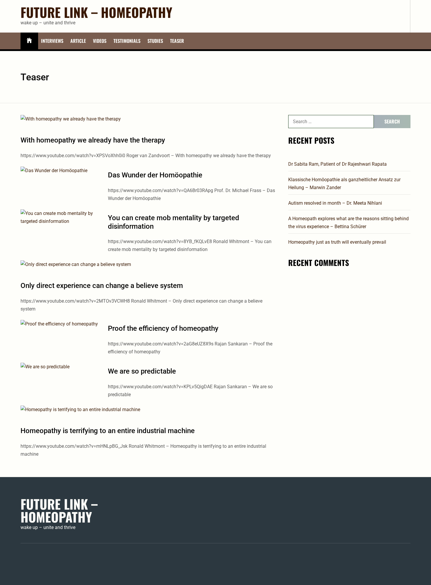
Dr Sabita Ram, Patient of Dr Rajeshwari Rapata (337, 164)
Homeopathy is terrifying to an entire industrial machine (108, 431)
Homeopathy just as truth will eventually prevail (337, 242)
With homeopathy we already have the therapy (93, 140)
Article (78, 40)
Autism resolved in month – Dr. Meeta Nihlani (335, 203)
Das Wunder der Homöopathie (155, 175)
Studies (155, 40)
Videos (99, 40)
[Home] (29, 41)
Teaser (177, 40)
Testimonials (126, 40)
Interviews (52, 40)
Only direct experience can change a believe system (102, 286)
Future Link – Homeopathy (96, 12)
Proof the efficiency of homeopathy (163, 328)
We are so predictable (142, 371)
